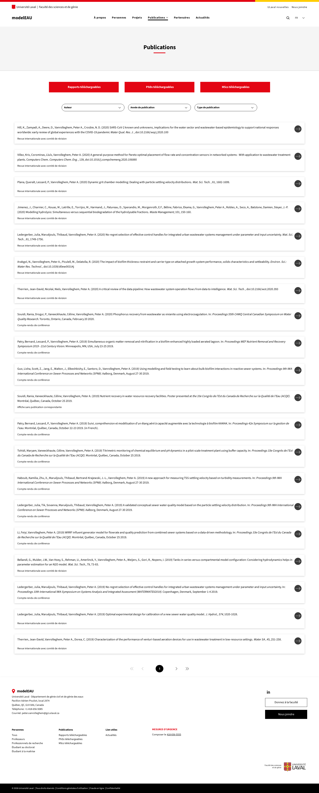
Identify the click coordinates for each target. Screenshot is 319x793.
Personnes (18, 730)
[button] (286, 702)
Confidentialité (113, 788)
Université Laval (26, 7)
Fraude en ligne (97, 788)
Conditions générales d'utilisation (72, 788)
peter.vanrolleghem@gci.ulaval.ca (40, 713)
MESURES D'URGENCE (164, 729)
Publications (66, 730)
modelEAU (22, 18)
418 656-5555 (174, 734)
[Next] (176, 669)
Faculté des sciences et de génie (58, 7)
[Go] (268, 692)
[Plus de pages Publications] (167, 17)
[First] (132, 669)
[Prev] (142, 669)
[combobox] (93, 107)
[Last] (187, 669)
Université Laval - (21, 697)
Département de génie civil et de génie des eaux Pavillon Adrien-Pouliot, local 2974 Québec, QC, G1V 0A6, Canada (47, 701)
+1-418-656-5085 (34, 709)
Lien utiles (111, 730)
